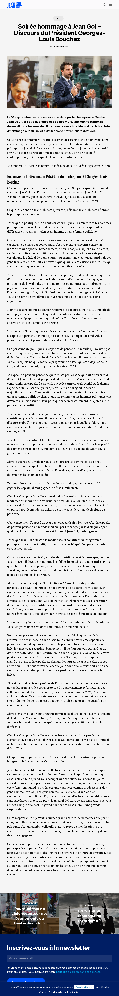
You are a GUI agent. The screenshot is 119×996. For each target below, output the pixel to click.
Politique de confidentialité (63, 992)
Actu (58, 18)
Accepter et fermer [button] (84, 987)
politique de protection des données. (78, 971)
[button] (110, 4)
